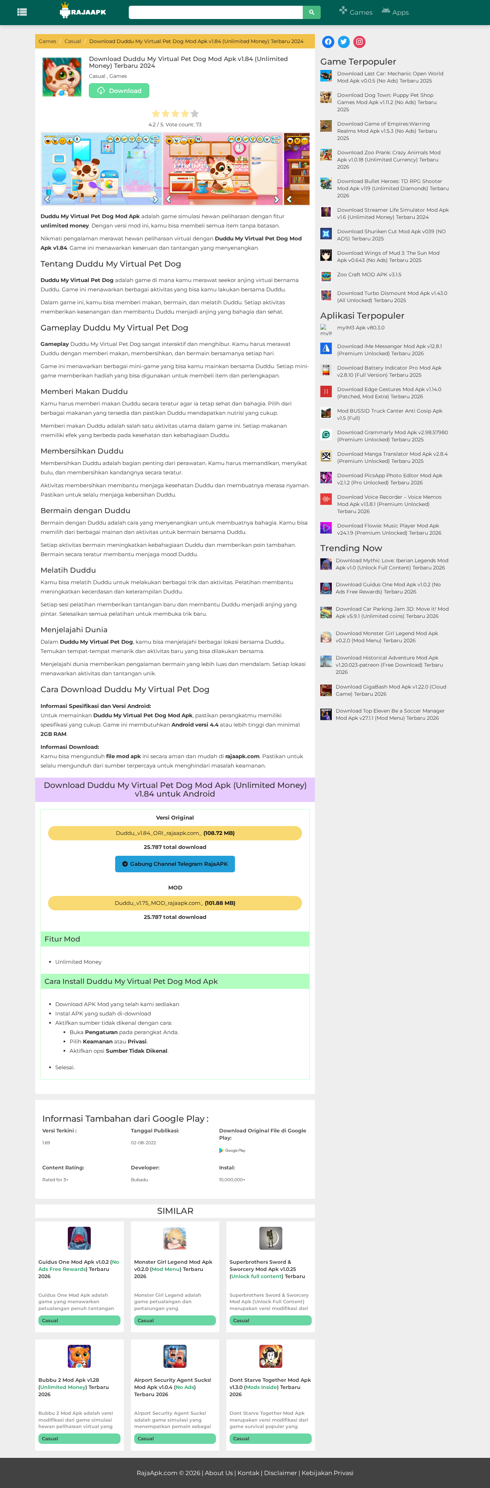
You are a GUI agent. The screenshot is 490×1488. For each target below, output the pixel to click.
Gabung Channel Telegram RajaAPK (179, 863)
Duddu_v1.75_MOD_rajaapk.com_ (175, 903)
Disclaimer (280, 1473)
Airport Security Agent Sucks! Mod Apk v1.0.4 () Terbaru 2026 (172, 1387)
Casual (97, 76)
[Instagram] (359, 42)
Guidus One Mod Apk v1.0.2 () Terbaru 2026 (78, 1269)
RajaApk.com (157, 1473)
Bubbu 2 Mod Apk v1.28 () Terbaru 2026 (73, 1387)
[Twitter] (344, 42)
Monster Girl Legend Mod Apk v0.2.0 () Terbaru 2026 (173, 1269)
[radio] (156, 114)
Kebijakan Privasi (328, 1473)
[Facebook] (328, 42)
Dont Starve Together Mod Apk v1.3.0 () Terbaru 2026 (270, 1387)
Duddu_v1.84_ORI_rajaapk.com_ (175, 833)
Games (356, 13)
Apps (395, 13)
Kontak (248, 1473)
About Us (219, 1473)
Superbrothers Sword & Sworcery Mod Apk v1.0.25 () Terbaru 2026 (267, 1270)
